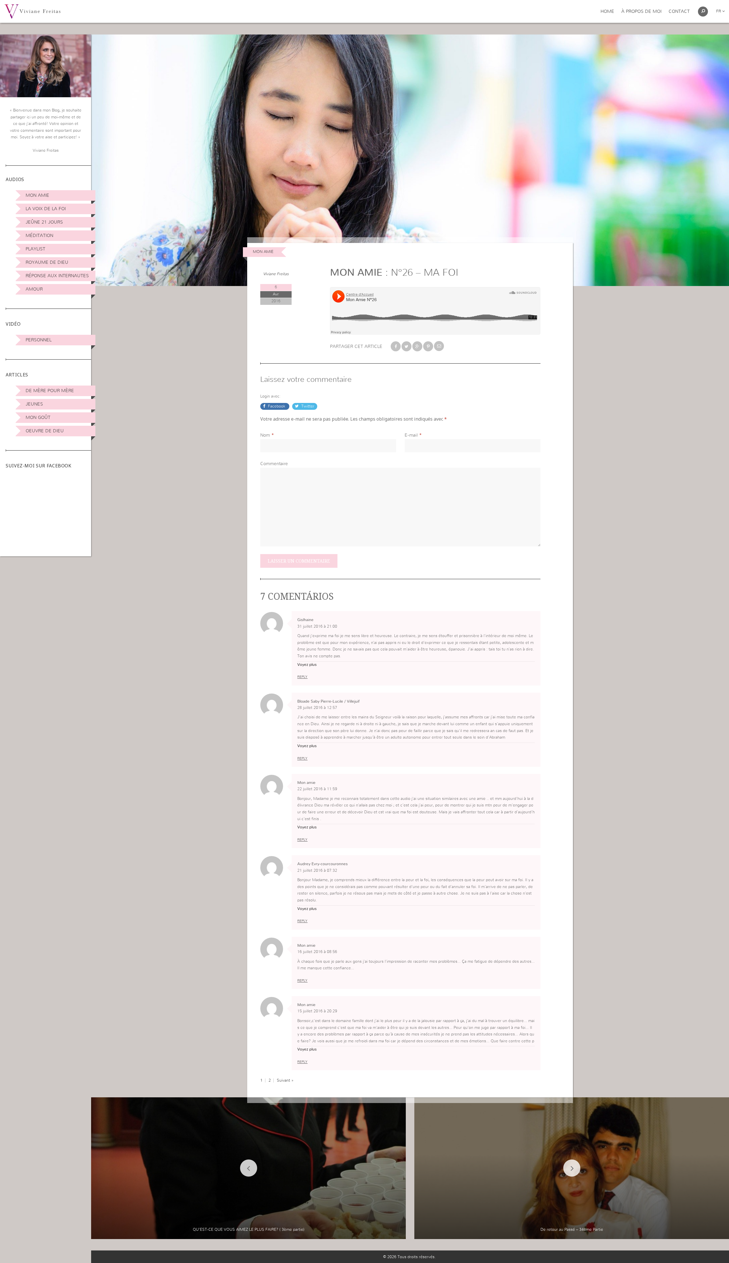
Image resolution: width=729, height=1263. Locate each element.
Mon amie (37, 195)
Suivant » (285, 1080)
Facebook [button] (276, 406)
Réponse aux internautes (57, 275)
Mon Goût (38, 417)
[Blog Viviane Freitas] (32, 11)
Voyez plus (307, 665)
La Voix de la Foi (46, 208)
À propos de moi (641, 11)
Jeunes (34, 404)
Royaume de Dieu (47, 262)
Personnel (39, 340)
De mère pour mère (50, 390)
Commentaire (274, 463)
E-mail (411, 435)
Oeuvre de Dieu (45, 431)
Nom (265, 435)
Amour (34, 289)
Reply (302, 676)
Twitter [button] (307, 406)
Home (607, 11)
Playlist (35, 249)
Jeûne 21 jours (44, 222)
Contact (679, 11)
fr (719, 11)
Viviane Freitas (276, 274)
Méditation (39, 235)
